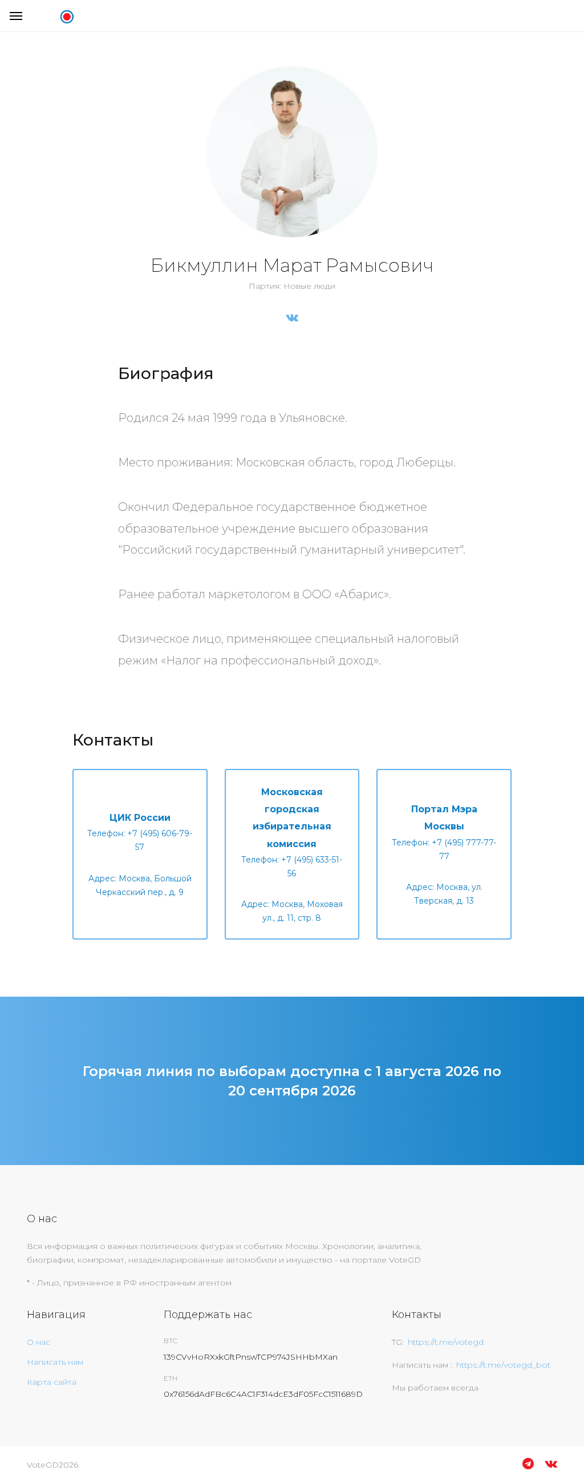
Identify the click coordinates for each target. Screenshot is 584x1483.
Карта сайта (51, 1382)
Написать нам (55, 1362)
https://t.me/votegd (446, 1342)
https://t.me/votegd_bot (503, 1365)
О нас (38, 1342)
